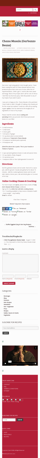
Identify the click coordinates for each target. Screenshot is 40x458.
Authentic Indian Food (24, 48)
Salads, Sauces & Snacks (11, 313)
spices (9, 108)
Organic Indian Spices (13, 50)
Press (5, 309)
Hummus (32, 226)
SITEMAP (6, 391)
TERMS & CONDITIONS (11, 389)
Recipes (6, 48)
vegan (11, 52)
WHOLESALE (7, 434)
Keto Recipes (8, 302)
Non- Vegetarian (9, 306)
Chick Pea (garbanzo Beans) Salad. (14, 240)
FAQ (5, 386)
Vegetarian (11, 48)
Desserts (6, 300)
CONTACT (7, 384)
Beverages (7, 296)
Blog (5, 298)
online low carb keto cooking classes (22, 189)
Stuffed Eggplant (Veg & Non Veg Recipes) (17, 224)
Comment (5, 253)
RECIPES (6, 437)
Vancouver (5, 52)
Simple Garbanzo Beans (28, 50)
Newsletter (7, 304)
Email (3, 195)
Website (29, 279)
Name (7, 279)
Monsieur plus (11, 453)
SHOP (5, 432)
